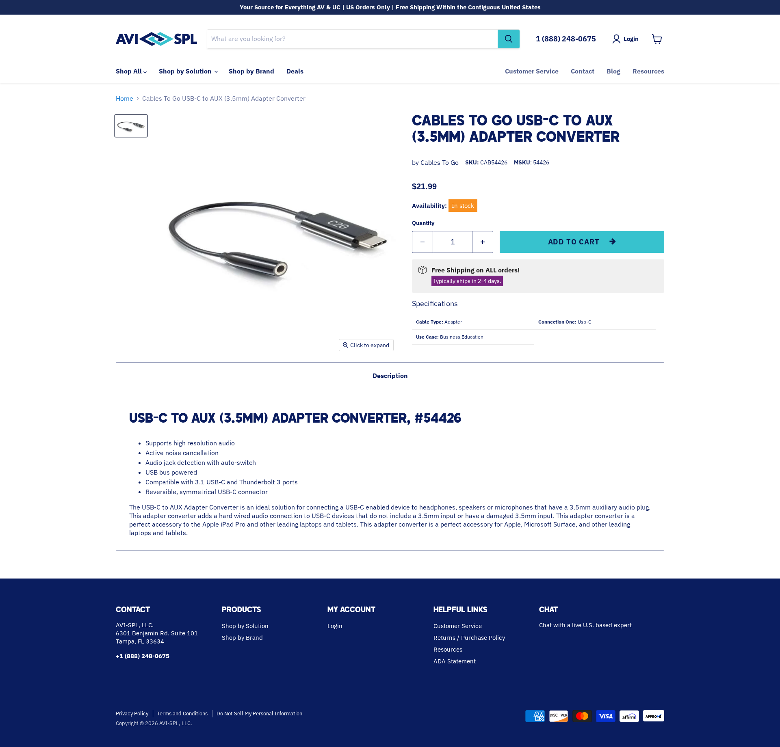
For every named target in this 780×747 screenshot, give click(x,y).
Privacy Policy (132, 713)
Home (124, 98)
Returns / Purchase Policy (469, 637)
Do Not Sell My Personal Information (259, 713)
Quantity (423, 223)
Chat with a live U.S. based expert (585, 625)
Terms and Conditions (182, 713)
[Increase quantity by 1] (482, 242)
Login (334, 626)
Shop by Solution (186, 71)
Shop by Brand (251, 71)
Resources (648, 71)
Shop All (129, 71)
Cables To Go (439, 162)
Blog (613, 71)
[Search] (509, 39)
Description (390, 375)
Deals (294, 71)
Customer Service (532, 71)
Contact (582, 71)
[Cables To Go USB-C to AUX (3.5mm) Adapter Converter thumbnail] (131, 126)
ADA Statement (454, 661)
